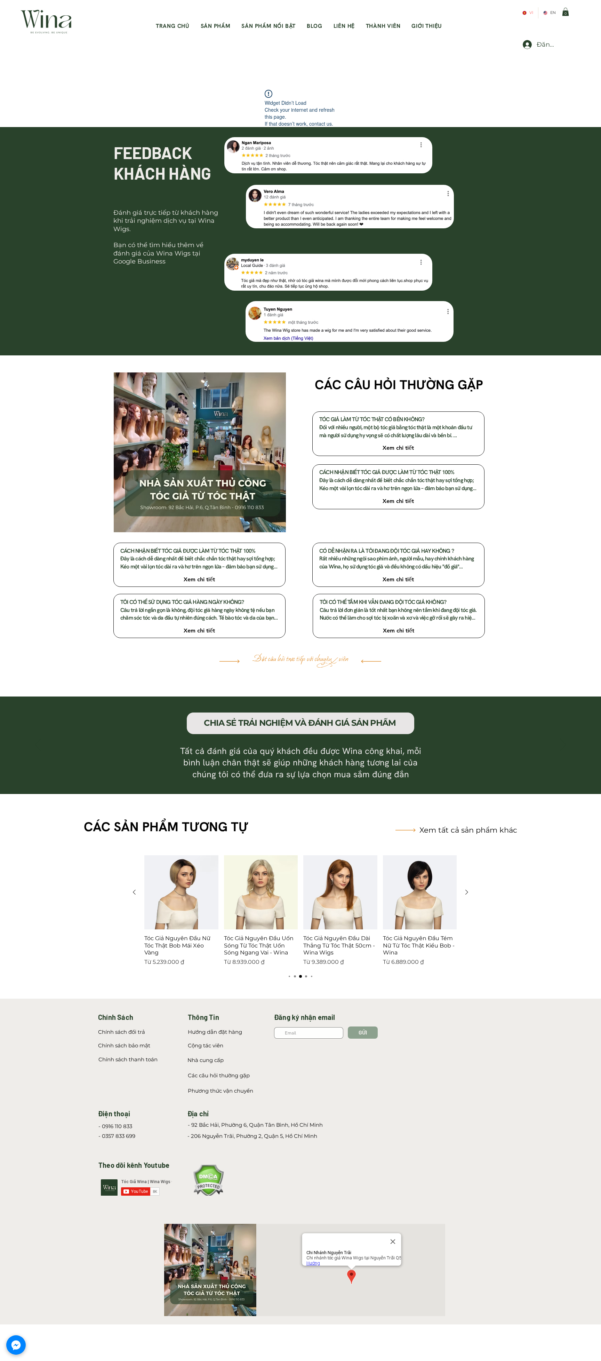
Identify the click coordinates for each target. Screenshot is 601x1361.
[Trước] (38, 745)
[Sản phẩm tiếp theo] (467, 892)
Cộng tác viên (206, 1045)
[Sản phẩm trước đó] (134, 892)
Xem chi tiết (398, 448)
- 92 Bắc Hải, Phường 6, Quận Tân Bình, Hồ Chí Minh (255, 1125)
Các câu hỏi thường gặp (219, 1075)
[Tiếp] (563, 745)
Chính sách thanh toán (128, 1059)
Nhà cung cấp (205, 1060)
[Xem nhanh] (181, 892)
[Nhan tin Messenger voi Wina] (16, 1345)
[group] (300, 911)
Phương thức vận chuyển (220, 1090)
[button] (565, 12)
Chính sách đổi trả (121, 1032)
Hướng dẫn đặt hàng (215, 1032)
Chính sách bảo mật (124, 1045)
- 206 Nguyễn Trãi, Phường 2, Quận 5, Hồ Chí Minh (252, 1136)
